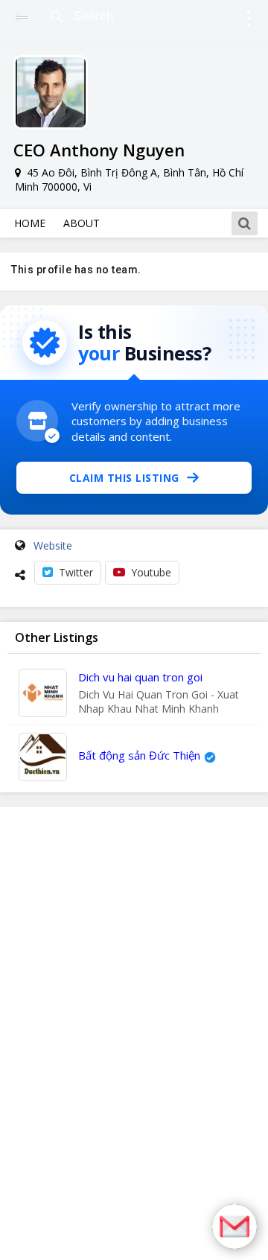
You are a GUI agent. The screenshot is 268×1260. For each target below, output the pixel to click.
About (81, 223)
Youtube (151, 572)
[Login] (248, 20)
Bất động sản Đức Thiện (139, 755)
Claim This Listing (124, 478)
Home (29, 223)
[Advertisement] (134, 1033)
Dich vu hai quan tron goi (140, 676)
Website (53, 545)
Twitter (76, 572)
